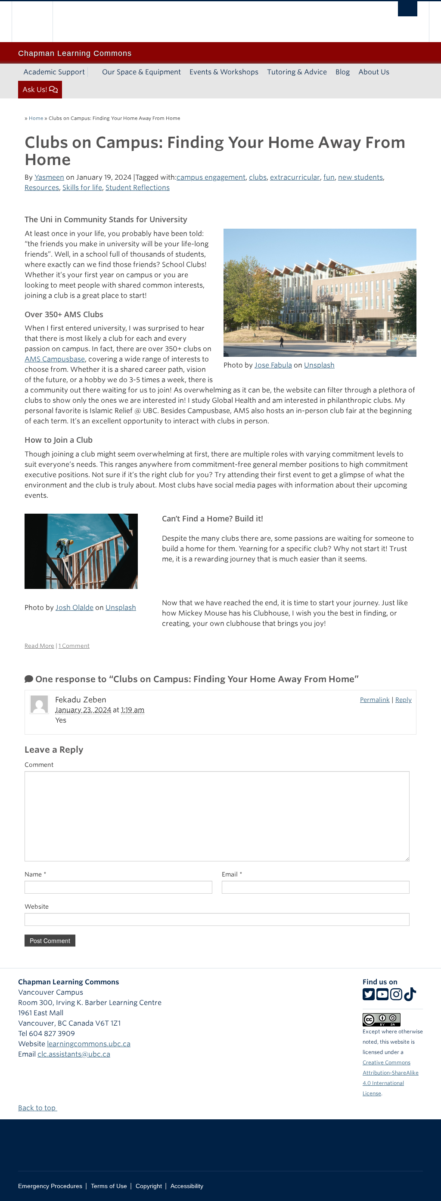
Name (36, 874)
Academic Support (54, 72)
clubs (258, 177)
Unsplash (319, 365)
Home (36, 118)
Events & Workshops (223, 72)
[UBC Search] (407, 8)
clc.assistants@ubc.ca (73, 1054)
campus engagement (211, 177)
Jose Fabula (273, 365)
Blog (342, 72)
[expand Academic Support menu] (92, 72)
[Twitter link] (369, 997)
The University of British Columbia (38, 21)
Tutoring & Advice (297, 72)
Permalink (375, 699)
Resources (42, 188)
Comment (39, 764)
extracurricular (295, 177)
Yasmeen (49, 177)
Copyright (149, 1186)
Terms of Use (109, 1186)
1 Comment (74, 646)
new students (360, 177)
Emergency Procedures (50, 1186)
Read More (39, 646)
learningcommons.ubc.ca (88, 1044)
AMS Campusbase (55, 359)
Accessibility (187, 1186)
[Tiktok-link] (410, 997)
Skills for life (82, 188)
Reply (403, 699)
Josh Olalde (74, 608)
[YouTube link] (382, 997)
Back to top (37, 1108)
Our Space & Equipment (141, 72)
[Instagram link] (396, 997)
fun (329, 177)
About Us (373, 72)
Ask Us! (34, 90)
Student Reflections (138, 188)
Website (37, 906)
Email (232, 874)
